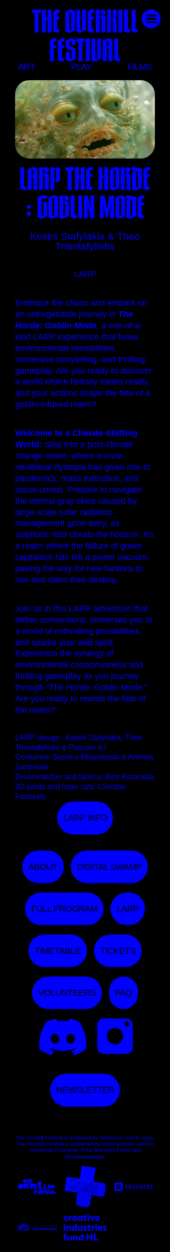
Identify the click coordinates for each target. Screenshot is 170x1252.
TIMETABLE (57, 951)
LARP (128, 909)
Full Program (64, 909)
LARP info (85, 818)
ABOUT (43, 867)
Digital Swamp (109, 867)
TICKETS (118, 951)
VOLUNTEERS (67, 993)
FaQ (123, 993)
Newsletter (85, 1090)
